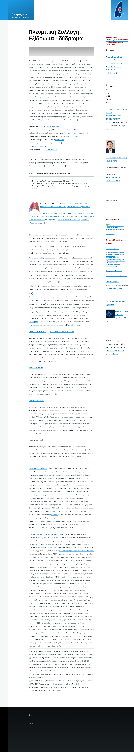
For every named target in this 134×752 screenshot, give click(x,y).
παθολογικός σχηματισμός (77, 133)
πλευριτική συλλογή (36, 223)
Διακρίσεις (51, 210)
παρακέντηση (88, 213)
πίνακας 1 (54, 514)
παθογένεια (52, 213)
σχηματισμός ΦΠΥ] (69, 130)
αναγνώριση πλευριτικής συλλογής (53, 206)
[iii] (30, 664)
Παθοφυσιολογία (52, 126)
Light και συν (56, 166)
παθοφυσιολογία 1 (74, 206)
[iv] (30, 674)
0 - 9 (110, 73)
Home (31, 715)
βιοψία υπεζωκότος (46, 216)
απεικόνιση (33, 216)
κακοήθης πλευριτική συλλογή (69, 219)
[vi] (30, 687)
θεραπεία (85, 219)
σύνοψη (67, 203)
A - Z (115, 73)
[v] (30, 681)
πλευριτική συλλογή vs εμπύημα (70, 213)
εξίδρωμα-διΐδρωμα (70, 136)
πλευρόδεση (33, 544)
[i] (29, 651)
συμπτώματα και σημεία (80, 203)
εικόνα (36, 325)
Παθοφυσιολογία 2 (72, 210)
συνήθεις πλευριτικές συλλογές (66, 216)
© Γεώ (108, 109)
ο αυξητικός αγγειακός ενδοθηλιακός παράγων (76, 550)
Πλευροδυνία (51, 219)
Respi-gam (19, 14)
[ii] (30, 657)
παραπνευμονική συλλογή (55, 325)
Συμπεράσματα (51, 149)
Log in (31, 723)
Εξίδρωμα (60, 210)
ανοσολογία (59, 139)
